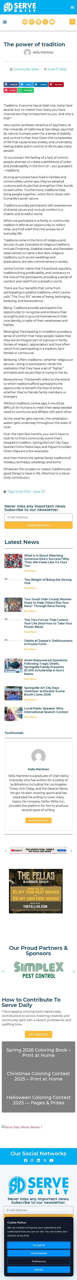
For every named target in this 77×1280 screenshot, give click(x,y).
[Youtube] (52, 22)
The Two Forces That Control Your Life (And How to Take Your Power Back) (48, 623)
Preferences (39, 1261)
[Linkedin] (38, 22)
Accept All (39, 1245)
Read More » (30, 571)
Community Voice (26, 69)
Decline (39, 1269)
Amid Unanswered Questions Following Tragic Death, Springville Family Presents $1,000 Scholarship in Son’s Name (46, 667)
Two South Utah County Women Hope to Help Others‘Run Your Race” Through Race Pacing (47, 603)
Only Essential (39, 1253)
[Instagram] (32, 22)
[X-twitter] (45, 22)
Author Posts (38, 820)
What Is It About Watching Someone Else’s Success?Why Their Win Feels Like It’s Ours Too (46, 561)
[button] (72, 7)
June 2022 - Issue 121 (30, 491)
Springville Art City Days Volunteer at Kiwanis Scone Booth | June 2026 (44, 691)
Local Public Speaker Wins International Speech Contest (46, 710)
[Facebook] (25, 22)
